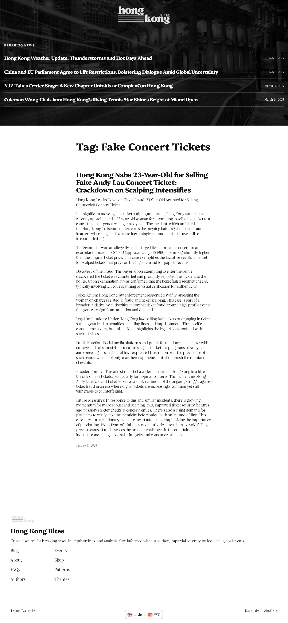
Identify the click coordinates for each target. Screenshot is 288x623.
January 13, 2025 (86, 445)
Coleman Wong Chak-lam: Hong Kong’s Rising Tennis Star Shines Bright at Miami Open (101, 99)
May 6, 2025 (276, 58)
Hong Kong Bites (37, 530)
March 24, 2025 (274, 86)
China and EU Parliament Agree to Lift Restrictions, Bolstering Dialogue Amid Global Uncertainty (111, 71)
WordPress (270, 610)
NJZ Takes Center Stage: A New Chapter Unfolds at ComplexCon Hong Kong (88, 85)
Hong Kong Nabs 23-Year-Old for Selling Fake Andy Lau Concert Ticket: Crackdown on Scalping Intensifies (142, 182)
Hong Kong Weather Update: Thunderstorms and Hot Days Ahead (78, 58)
